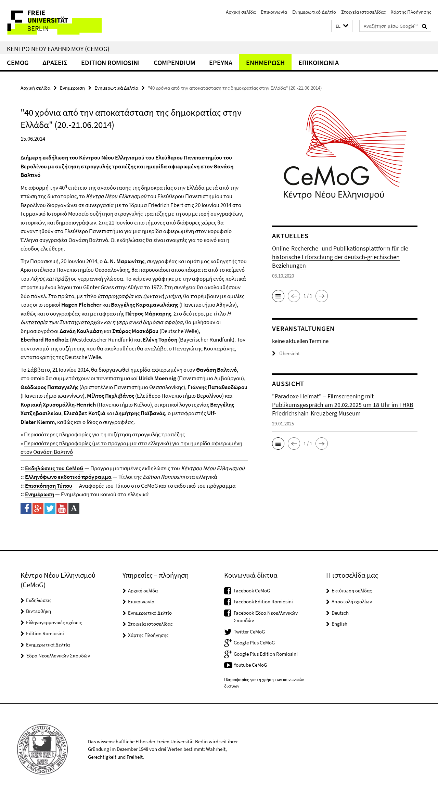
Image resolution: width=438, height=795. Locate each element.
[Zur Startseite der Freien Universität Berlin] (57, 21)
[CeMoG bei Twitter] (49, 507)
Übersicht (289, 353)
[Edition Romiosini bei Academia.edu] (73, 507)
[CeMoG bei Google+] (38, 507)
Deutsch (340, 613)
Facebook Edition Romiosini (263, 601)
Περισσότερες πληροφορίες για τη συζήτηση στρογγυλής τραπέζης (104, 434)
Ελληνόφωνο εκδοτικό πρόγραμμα (68, 476)
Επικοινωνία (274, 12)
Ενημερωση (265, 62)
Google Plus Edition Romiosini (266, 654)
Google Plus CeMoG (254, 642)
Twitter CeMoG (249, 631)
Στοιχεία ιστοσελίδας (363, 12)
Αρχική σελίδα (241, 12)
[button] (341, 26)
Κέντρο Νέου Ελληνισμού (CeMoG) (58, 48)
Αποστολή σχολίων (352, 601)
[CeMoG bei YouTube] (61, 507)
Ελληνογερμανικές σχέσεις (54, 622)
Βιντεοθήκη (38, 611)
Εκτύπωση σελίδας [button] (352, 590)
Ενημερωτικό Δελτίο (314, 12)
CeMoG (18, 62)
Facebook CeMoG (252, 590)
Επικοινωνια (318, 62)
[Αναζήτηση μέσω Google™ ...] (424, 26)
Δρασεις (54, 62)
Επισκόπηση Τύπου (48, 485)
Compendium (174, 62)
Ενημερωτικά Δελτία (116, 88)
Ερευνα (220, 62)
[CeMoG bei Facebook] (26, 507)
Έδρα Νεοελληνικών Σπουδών (58, 655)
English (339, 623)
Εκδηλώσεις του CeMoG (54, 468)
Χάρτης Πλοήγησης (411, 12)
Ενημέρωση (39, 494)
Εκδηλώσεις (38, 600)
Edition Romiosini (110, 62)
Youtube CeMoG (250, 665)
